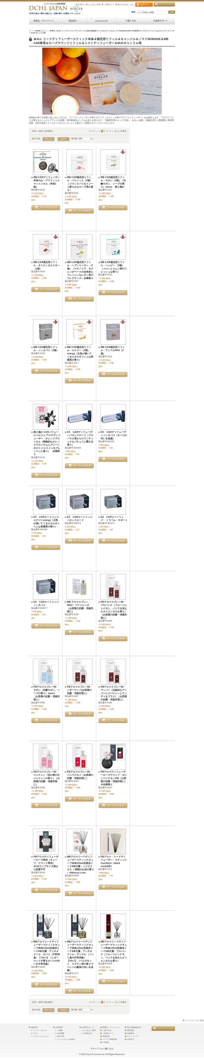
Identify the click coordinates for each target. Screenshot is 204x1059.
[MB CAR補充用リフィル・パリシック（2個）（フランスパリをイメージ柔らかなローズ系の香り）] (79, 173)
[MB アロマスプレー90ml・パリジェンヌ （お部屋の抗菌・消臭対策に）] (79, 598)
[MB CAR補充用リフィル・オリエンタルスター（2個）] (46, 258)
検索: (133, 12)
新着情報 (106, 1036)
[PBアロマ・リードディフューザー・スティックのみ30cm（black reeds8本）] (113, 853)
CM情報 (105, 1042)
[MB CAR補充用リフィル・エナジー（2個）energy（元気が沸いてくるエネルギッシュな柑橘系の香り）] (79, 343)
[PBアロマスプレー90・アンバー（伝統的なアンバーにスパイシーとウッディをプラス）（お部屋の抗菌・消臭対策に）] (113, 683)
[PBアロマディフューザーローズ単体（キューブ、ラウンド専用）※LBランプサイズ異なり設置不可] (46, 853)
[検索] (171, 12)
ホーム (31, 31)
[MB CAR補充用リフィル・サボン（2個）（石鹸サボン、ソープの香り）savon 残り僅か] (113, 173)
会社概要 (60, 1033)
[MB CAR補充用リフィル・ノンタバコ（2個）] (46, 343)
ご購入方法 (106, 1030)
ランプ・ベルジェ (40, 1030)
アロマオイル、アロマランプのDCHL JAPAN (48, 8)
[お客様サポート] (160, 21)
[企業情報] (131, 21)
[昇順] (93, 138)
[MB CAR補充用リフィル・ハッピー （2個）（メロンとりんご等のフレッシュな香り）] (113, 258)
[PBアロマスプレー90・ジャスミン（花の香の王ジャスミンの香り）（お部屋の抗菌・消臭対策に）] (46, 768)
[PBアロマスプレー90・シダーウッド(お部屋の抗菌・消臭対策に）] (79, 683)
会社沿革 (60, 1036)
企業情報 (59, 1027)
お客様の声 (87, 1033)
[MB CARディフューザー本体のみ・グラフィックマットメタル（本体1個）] (46, 173)
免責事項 (130, 1033)
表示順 (74, 138)
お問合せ (81, 4)
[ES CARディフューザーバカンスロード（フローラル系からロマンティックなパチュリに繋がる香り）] (79, 428)
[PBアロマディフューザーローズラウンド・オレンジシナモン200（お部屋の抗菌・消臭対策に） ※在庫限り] (113, 768)
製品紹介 (34, 1027)
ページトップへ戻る (194, 1020)
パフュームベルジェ (41, 1036)
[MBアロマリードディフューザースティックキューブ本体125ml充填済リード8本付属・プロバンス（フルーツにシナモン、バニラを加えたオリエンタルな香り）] (113, 938)
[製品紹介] (72, 21)
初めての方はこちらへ (126, 4)
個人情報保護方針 (134, 1027)
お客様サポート (88, 1027)
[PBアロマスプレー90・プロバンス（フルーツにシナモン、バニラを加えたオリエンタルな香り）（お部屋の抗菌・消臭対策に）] (113, 598)
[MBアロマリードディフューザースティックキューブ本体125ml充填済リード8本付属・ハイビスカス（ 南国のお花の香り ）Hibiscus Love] (79, 853)
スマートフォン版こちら (102, 1048)
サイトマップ (132, 1036)
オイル (35, 1033)
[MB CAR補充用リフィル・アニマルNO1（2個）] (113, 343)
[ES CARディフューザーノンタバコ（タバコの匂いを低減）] (113, 428)
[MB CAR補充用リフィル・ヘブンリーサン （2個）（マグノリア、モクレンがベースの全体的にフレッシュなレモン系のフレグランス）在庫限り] (79, 258)
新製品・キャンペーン (111, 1027)
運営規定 (130, 1030)
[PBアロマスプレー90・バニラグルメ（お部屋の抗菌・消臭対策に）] (79, 768)
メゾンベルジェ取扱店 (66, 1039)
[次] (113, 131)
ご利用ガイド (109, 4)
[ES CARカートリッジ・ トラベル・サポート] (113, 513)
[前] (97, 131)
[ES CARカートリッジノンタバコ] (46, 598)
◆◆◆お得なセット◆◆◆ (45, 31)
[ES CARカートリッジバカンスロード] (79, 513)
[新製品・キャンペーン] (43, 21)
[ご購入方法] (101, 21)
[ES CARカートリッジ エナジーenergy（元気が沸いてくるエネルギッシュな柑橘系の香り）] (46, 513)
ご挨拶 (59, 1030)
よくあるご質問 (94, 4)
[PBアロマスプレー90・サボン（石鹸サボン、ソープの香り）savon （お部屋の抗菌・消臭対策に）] (46, 683)
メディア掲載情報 (109, 1039)
